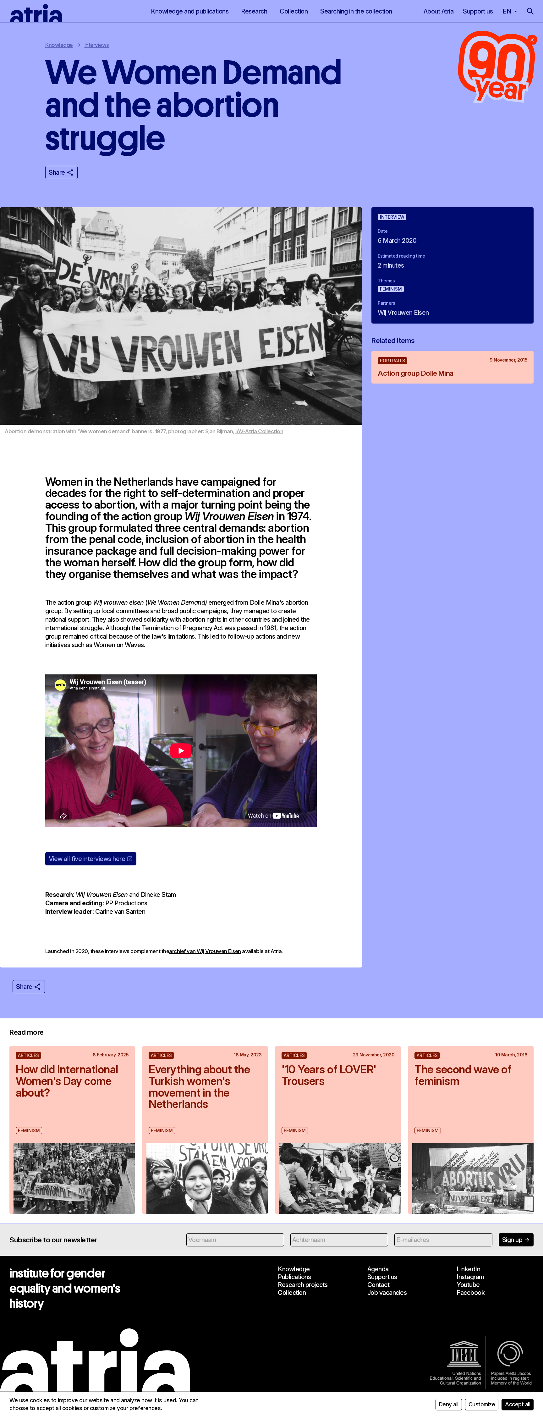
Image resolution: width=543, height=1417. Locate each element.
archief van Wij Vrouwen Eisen (205, 951)
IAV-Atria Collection (259, 431)
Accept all (517, 1404)
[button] (530, 11)
